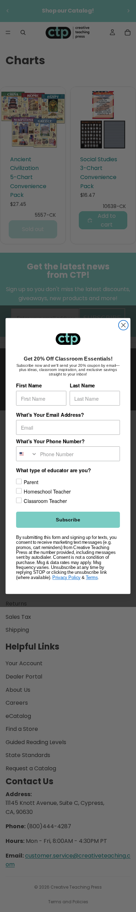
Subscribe (68, 519)
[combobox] (26, 454)
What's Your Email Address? (50, 414)
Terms (92, 577)
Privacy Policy (66, 577)
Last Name (82, 385)
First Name (29, 385)
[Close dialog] (123, 325)
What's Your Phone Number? (50, 441)
